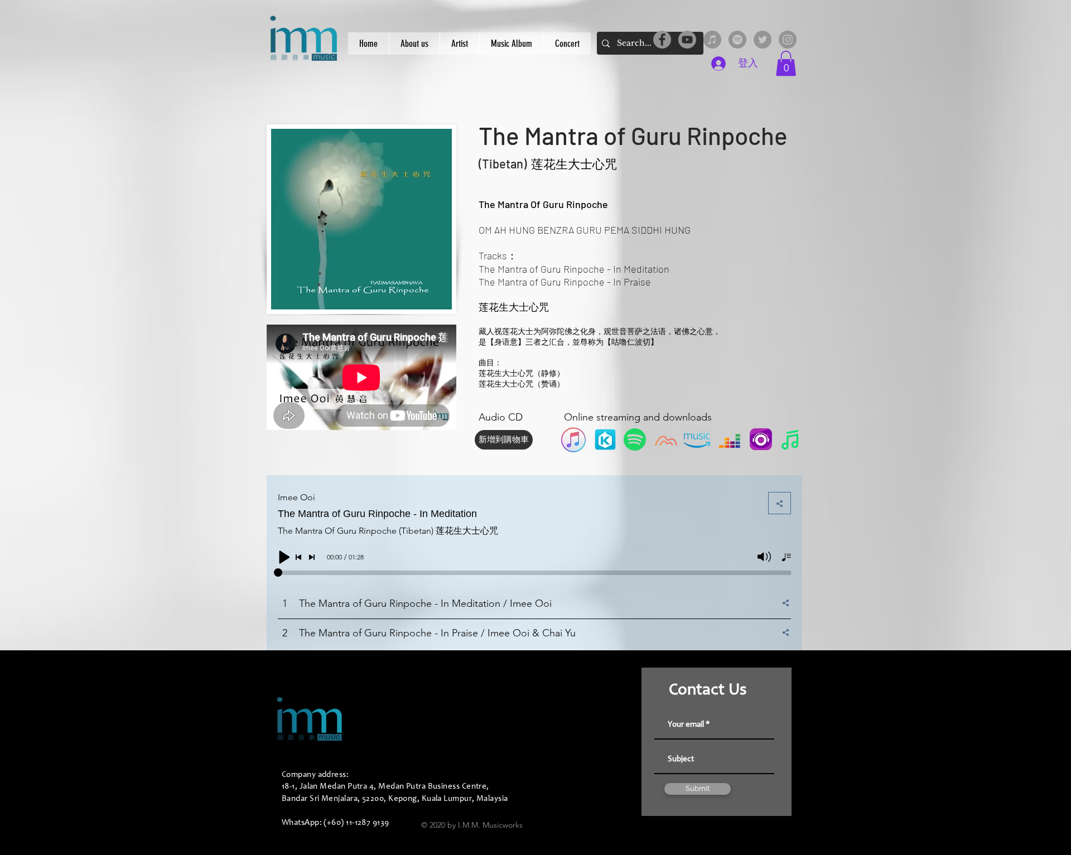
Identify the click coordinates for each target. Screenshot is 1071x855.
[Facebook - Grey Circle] (662, 40)
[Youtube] (687, 40)
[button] (786, 63)
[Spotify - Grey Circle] (737, 40)
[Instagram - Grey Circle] (788, 40)
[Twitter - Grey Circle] (762, 40)
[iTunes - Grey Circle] (712, 40)
